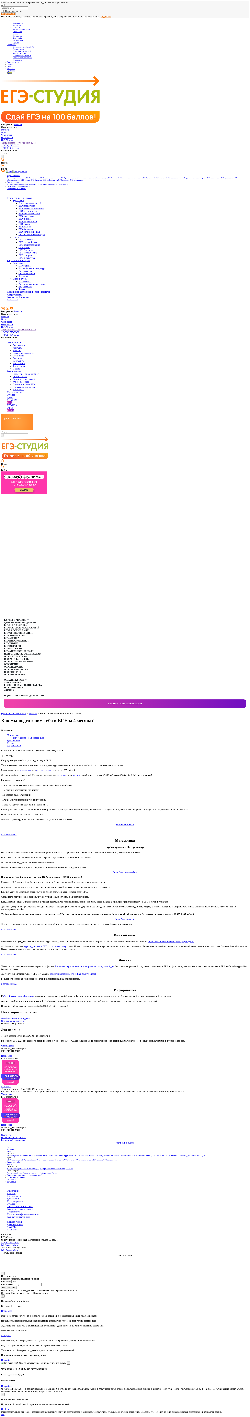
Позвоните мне (8, 1288)
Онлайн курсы (20, 279)
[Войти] (2, 166)
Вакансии (17, 34)
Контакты (17, 25)
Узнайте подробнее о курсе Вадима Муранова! (73, 974)
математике (62, 775)
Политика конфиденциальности (23, 1214)
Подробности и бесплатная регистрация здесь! (171, 941)
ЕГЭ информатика (125, 178)
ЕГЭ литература (101, 178)
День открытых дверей (16, 178)
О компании (11, 21)
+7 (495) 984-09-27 (10, 148)
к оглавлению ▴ (8, 834)
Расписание (11, 45)
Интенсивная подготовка (13, 1137)
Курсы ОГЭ (18, 237)
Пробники (11, 71)
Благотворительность (21, 30)
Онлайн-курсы (13, 182)
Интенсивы (17, 60)
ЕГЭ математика (33, 178)
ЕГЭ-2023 (12, 405)
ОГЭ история (63, 180)
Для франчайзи (14, 1222)
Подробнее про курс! (125, 919)
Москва (18, 124)
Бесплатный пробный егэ (13, 1140)
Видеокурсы (63, 184)
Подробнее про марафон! (125, 872)
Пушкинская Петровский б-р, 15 (18, 143)
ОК (2, 1414)
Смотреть (6, 1086)
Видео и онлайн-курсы (18, 260)
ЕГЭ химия (138, 178)
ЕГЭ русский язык (68, 178)
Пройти (5, 1409)
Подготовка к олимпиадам (194, 178)
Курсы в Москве (19, 53)
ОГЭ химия (26, 180)
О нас (10, 408)
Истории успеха (15, 1201)
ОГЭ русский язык (227, 178)
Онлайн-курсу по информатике (18, 996)
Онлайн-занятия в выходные (15, 1018)
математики (25, 770)
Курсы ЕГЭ (18, 200)
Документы (17, 36)
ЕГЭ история (148, 178)
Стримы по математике (22, 58)
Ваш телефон (7, 1284)
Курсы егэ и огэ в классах (19, 198)
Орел (3, 132)
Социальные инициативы (20, 1206)
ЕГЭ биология (160, 178)
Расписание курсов (125, 1143)
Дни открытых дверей (22, 51)
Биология (23, 276)
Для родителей (14, 294)
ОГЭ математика (212, 178)
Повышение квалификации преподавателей (28, 292)
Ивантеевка (7, 137)
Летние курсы (18, 49)
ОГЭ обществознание (29, 245)
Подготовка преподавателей (18, 187)
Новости (16, 27)
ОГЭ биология (36, 180)
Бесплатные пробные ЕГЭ (23, 47)
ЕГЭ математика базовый (50, 178)
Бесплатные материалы (125, 703)
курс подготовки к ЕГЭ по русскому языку (45, 946)
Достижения (18, 23)
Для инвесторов (15, 1224)
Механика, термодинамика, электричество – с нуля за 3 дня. (84, 966)
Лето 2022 (12, 400)
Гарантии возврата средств (20, 1209)
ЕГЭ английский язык (175, 178)
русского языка (43, 770)
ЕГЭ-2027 (11, 69)
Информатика (45, 184)
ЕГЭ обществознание (85, 178)
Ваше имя (6, 1281)
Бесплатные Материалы (16, 189)
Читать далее (7, 1045)
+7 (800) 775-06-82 (10, 145)
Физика (54, 184)
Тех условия (18, 40)
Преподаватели (13, 62)
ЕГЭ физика (113, 178)
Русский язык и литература (28, 184)
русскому (77, 775)
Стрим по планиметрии (13, 1021)
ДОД (9, 402)
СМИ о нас (17, 32)
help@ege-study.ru (9, 1245)
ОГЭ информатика (50, 180)
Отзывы (10, 64)
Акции (9, 73)
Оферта (16, 43)
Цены (9, 66)
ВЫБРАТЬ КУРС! (125, 824)
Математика (12, 184)
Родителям (11, 1182)
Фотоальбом (18, 38)
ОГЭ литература (76, 180)
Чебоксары (6, 135)
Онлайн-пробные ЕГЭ (22, 56)
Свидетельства (14, 1211)
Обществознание (27, 273)
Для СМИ (12, 1227)
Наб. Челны (7, 140)
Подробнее (106, 16)
